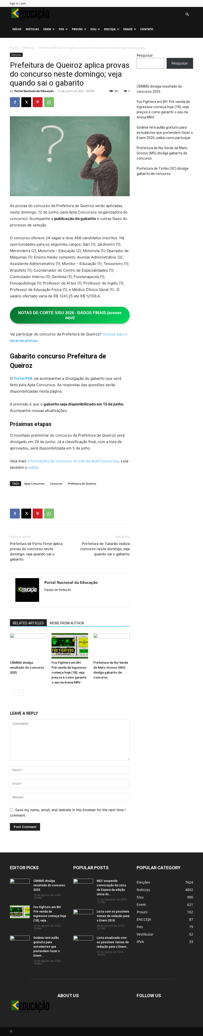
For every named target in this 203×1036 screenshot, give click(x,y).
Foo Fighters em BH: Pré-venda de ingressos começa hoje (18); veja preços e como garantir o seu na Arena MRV (69, 672)
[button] (187, 14)
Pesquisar (145, 55)
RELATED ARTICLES (28, 623)
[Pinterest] (38, 102)
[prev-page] (13, 692)
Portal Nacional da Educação (34, 91)
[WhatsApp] (49, 102)
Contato (146, 29)
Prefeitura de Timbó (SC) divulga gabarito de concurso (162, 171)
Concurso (56, 483)
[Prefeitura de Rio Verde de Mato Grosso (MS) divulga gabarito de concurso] (111, 645)
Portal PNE (23, 378)
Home (14, 48)
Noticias (32, 29)
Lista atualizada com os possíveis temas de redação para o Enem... (113, 942)
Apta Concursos (34, 483)
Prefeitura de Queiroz (82, 483)
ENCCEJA (110, 29)
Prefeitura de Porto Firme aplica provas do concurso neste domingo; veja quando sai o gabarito (36, 552)
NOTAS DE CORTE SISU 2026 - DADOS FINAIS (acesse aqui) (70, 315)
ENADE (127, 29)
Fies (61, 29)
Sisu (93, 29)
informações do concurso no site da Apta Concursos (73, 461)
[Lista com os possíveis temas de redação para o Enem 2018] (83, 916)
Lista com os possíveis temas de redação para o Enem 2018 (113, 916)
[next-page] (21, 692)
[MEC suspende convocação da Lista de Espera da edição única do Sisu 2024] (83, 886)
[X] (26, 102)
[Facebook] (15, 102)
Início (16, 29)
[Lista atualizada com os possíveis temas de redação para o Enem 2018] (83, 942)
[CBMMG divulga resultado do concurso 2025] (28, 645)
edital (33, 467)
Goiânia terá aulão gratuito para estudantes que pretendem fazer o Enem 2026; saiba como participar (165, 132)
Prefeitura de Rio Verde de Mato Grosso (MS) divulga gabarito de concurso (162, 153)
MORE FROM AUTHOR (67, 623)
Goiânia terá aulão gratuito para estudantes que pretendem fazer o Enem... (46, 946)
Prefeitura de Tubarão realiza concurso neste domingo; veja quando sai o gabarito (105, 549)
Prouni (77, 29)
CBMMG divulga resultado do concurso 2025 (27, 667)
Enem (47, 29)
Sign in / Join (18, 3)
